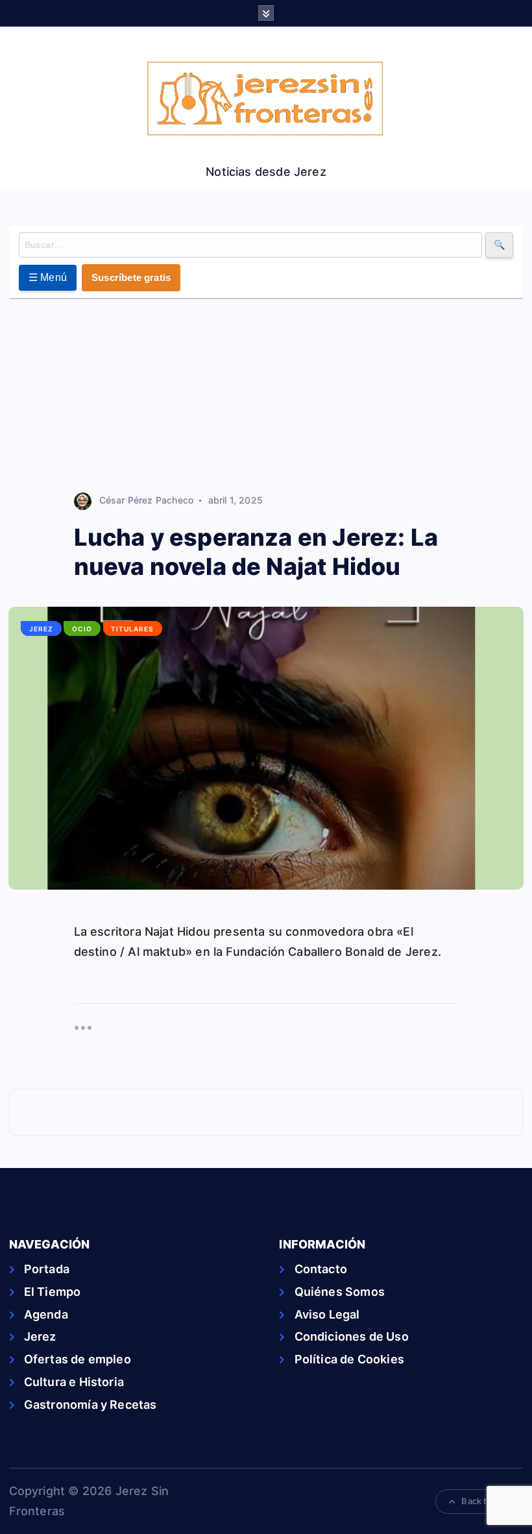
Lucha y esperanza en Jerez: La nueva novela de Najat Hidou (256, 552)
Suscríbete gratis (131, 277)
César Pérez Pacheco (146, 499)
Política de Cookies (349, 1359)
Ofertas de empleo (77, 1359)
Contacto (321, 1269)
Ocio (82, 629)
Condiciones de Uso (351, 1336)
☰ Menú (48, 277)
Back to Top (485, 1501)
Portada (46, 1269)
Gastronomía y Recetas (90, 1404)
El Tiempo (52, 1291)
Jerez (41, 629)
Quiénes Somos (340, 1291)
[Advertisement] (266, 396)
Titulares (132, 629)
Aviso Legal (327, 1314)
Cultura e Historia (74, 1382)
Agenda (46, 1314)
